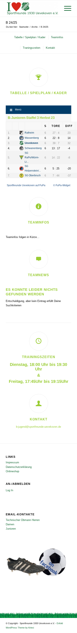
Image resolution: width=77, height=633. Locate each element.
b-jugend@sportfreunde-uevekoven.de (38, 426)
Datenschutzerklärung (19, 467)
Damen (10, 524)
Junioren (11, 528)
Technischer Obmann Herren (23, 520)
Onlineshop (12, 471)
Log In (9, 490)
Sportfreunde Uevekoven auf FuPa (26, 185)
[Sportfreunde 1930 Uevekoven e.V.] (32, 8)
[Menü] (65, 8)
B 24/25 (11, 22)
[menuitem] (65, 8)
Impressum (12, 462)
